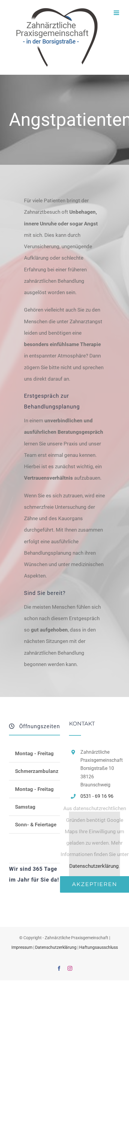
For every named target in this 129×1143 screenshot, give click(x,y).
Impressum (21, 947)
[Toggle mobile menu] (117, 13)
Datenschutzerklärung (94, 866)
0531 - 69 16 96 (96, 796)
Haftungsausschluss (98, 947)
